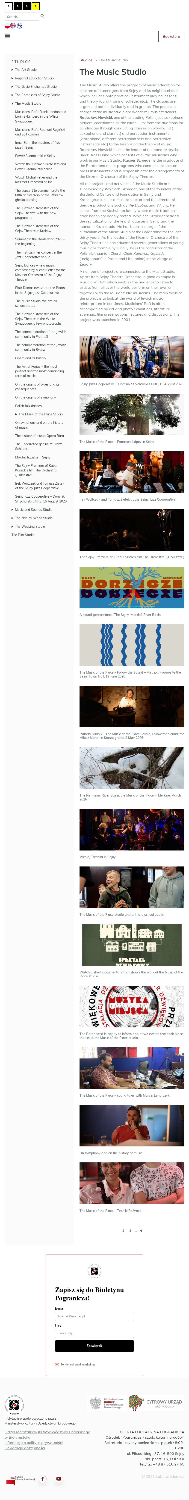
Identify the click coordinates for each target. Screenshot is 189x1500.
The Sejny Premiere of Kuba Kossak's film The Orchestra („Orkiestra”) (35, 470)
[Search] (42, 17)
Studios (21, 62)
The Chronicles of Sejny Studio (37, 95)
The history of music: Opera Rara (39, 436)
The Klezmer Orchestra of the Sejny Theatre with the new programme (37, 213)
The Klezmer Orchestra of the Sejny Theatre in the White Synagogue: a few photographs (38, 319)
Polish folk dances (28, 406)
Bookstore (171, 36)
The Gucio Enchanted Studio (36, 87)
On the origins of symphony (35, 397)
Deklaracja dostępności (25, 1448)
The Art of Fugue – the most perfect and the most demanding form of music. (39, 371)
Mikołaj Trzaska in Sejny (32, 457)
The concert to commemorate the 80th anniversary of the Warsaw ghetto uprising (40, 195)
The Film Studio (23, 535)
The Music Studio (28, 103)
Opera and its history (30, 358)
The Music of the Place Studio (41, 414)
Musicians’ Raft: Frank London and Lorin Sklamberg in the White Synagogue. (40, 116)
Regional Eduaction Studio (34, 78)
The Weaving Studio (30, 526)
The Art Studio (26, 70)
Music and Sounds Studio (33, 510)
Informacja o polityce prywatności (34, 1442)
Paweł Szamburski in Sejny (35, 156)
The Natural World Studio (34, 518)
